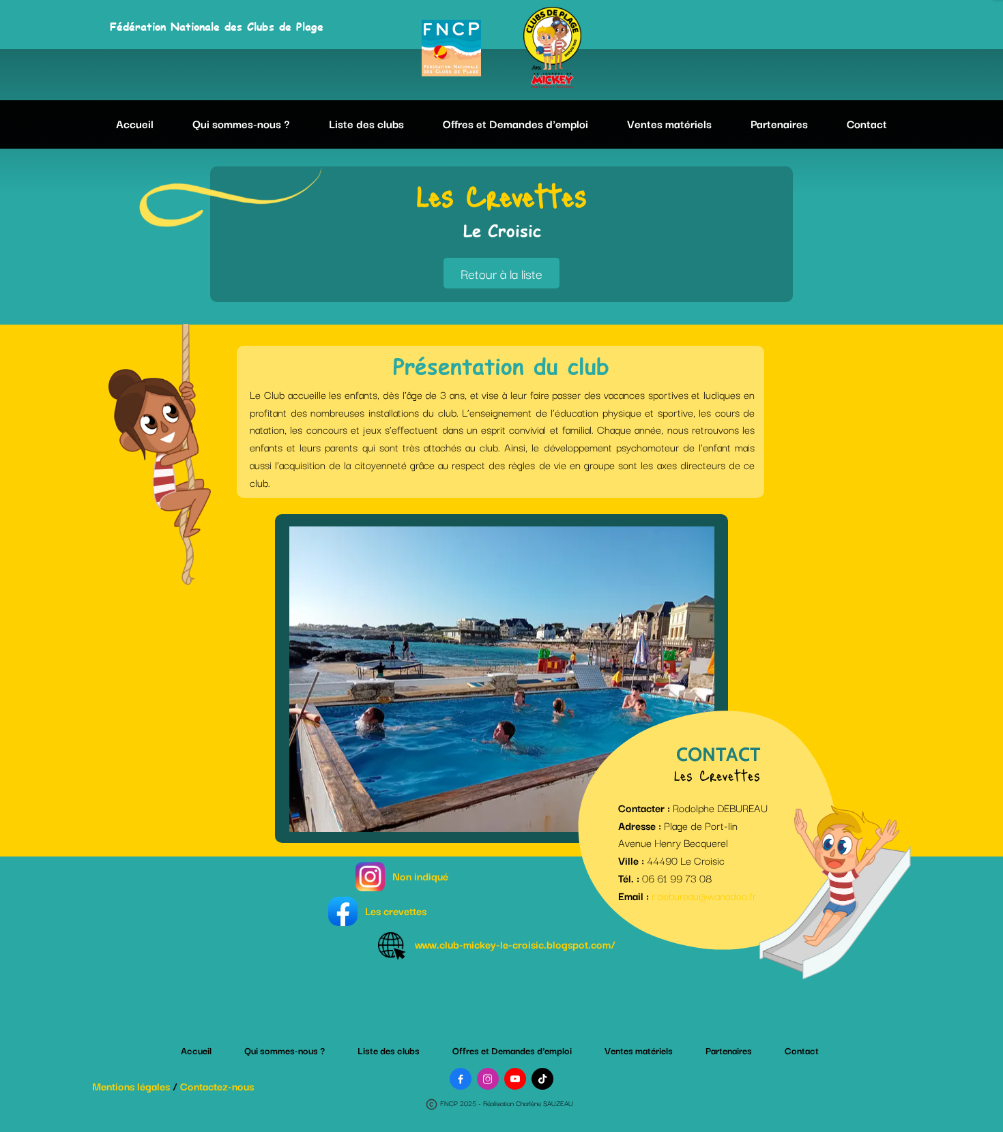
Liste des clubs (366, 123)
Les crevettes (395, 910)
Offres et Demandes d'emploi (515, 123)
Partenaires (779, 123)
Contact (867, 123)
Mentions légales (131, 1085)
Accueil (135, 123)
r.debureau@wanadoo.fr (704, 895)
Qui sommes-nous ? (241, 123)
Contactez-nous (217, 1085)
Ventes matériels (669, 123)
